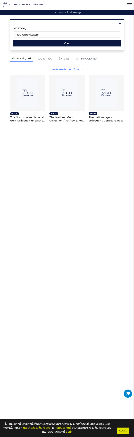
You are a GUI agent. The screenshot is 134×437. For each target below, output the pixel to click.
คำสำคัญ (20, 28)
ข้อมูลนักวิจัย (44, 59)
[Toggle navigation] (129, 5)
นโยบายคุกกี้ (63, 428)
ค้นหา (67, 43)
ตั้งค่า (69, 432)
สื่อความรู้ (64, 59)
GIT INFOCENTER (86, 59)
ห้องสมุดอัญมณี (21, 58)
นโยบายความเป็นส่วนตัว (36, 428)
